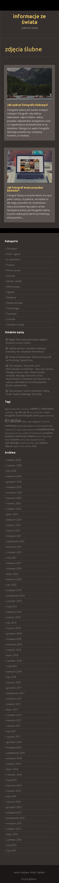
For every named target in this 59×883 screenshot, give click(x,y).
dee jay (22, 412)
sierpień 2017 (14, 704)
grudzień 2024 (14, 481)
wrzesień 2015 (14, 823)
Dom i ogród (13, 254)
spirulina (41, 440)
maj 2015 (12, 845)
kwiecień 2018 (14, 671)
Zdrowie (11, 319)
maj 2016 (12, 780)
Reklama (11, 297)
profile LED (27, 433)
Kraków (13, 420)
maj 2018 (12, 666)
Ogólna (10, 292)
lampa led (45, 421)
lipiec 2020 (12, 573)
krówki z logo (26, 421)
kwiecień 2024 (14, 498)
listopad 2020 (14, 568)
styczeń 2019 (13, 628)
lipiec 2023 (12, 514)
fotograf (47, 412)
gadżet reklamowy (47, 416)
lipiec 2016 (12, 769)
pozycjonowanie (11, 433)
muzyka (18, 430)
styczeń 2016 (13, 801)
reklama (31, 436)
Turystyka (11, 313)
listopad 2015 (14, 812)
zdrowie (28, 446)
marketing (10, 425)
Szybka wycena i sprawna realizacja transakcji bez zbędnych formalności (26, 350)
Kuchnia (11, 275)
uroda (36, 443)
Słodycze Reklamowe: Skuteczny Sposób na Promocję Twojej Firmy (28, 358)
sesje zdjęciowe (31, 440)
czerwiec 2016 (14, 774)
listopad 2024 (14, 487)
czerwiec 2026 (14, 465)
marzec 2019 (13, 617)
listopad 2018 (14, 639)
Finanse (11, 264)
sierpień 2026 (14, 460)
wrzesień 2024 (14, 492)
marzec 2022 (13, 525)
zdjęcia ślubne (19, 446)
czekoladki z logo (11, 412)
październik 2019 (16, 595)
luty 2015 (11, 850)
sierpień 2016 (14, 763)
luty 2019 (11, 622)
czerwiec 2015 (14, 839)
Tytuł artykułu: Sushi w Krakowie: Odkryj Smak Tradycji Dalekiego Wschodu (27, 392)
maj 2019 (12, 606)
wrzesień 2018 (14, 644)
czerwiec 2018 (14, 660)
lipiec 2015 (12, 834)
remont (39, 436)
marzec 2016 (13, 790)
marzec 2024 (13, 503)
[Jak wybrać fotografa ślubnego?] (29, 83)
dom (31, 412)
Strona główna (28, 879)
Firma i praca (13, 270)
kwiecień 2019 (14, 611)
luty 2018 (11, 677)
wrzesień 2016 (14, 758)
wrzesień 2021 (14, 546)
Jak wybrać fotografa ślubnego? (27, 104)
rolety (7, 440)
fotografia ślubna (14, 415)
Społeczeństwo (15, 302)
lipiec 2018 (12, 655)
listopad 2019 (14, 590)
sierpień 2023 (14, 508)
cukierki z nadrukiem (42, 408)
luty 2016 (11, 796)
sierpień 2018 (14, 649)
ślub (34, 446)
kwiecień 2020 (14, 579)
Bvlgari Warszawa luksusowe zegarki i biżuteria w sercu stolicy (27, 341)
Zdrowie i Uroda (15, 324)
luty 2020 (11, 584)
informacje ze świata (29, 19)
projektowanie (37, 433)
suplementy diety (26, 443)
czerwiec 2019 (14, 601)
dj (28, 412)
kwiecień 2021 (14, 563)
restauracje (47, 436)
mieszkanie (9, 430)
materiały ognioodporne (25, 426)
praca (20, 433)
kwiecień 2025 (14, 476)
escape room (38, 412)
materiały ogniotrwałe (43, 426)
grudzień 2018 (14, 633)
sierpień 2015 (14, 828)
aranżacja (25, 409)
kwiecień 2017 (14, 720)
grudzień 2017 (14, 687)
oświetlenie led (45, 429)
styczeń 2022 (13, 530)
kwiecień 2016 (14, 785)
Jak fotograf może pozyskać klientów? (25, 189)
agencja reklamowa (12, 409)
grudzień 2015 (14, 807)
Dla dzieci (12, 248)
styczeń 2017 (13, 736)
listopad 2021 (14, 535)
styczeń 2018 (13, 682)
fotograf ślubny (31, 415)
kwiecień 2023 (14, 519)
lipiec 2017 (12, 709)
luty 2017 (11, 731)
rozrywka (14, 439)
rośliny (22, 440)
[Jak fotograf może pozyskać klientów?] (29, 166)
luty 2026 (11, 470)
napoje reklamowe (29, 430)
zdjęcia (8, 446)
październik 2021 (16, 541)
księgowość (36, 421)
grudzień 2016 (14, 742)
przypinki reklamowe (16, 436)
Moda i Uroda (14, 281)
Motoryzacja (13, 286)
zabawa (43, 442)
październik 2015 (16, 818)
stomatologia (12, 442)
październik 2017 (16, 693)
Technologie (13, 308)
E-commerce (13, 259)
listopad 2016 (14, 747)
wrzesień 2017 (14, 698)
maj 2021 (12, 557)
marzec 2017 (13, 725)
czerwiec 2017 (14, 714)
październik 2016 (16, 752)
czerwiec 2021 (14, 552)
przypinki (48, 432)
